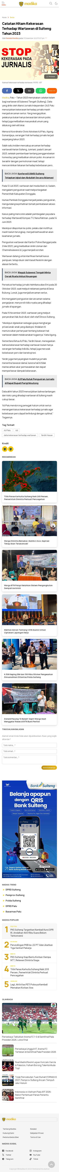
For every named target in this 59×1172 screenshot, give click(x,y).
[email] (29, 90)
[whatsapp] (41, 90)
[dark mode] (56, 3)
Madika (5, 97)
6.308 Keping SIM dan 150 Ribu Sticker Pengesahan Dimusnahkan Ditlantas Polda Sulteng (28, 675)
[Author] (5, 449)
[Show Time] (46, 38)
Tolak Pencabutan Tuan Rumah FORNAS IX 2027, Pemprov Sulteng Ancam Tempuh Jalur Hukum (36, 1080)
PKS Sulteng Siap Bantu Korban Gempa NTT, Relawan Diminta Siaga (30, 958)
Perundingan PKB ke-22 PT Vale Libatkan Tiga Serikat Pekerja (31, 946)
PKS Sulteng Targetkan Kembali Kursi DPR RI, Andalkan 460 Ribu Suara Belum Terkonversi (32, 932)
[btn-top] (51, 1164)
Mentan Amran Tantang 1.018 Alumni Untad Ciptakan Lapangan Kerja (25, 631)
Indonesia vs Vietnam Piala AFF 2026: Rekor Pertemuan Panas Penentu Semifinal (33, 1095)
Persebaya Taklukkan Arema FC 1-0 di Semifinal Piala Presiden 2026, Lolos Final (28, 1038)
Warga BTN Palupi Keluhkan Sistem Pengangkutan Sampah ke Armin (28, 586)
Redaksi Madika (12, 38)
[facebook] (7, 90)
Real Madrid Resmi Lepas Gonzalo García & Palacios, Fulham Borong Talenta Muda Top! (35, 1065)
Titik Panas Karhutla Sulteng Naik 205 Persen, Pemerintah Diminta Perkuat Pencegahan (26, 497)
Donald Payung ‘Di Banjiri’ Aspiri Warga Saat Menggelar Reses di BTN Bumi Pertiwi (25, 720)
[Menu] (3, 3)
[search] (51, 3)
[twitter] (18, 90)
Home (4, 17)
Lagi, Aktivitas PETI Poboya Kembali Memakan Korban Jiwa (29, 986)
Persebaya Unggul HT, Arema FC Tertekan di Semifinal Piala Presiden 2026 (35, 1050)
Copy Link (52, 91)
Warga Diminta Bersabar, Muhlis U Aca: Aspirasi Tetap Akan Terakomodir (26, 542)
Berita (12, 17)
